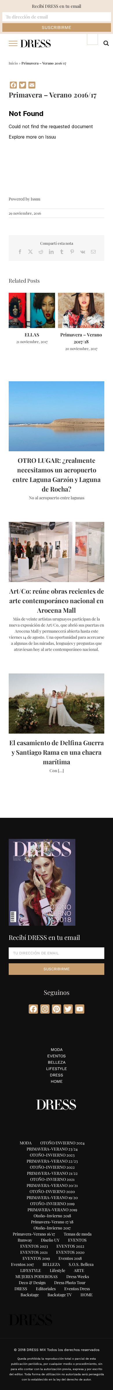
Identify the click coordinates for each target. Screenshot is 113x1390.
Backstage (30, 1294)
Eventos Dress (77, 1288)
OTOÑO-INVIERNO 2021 (52, 1179)
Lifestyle (57, 1270)
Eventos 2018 (70, 1258)
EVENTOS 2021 (34, 1252)
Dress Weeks (77, 1276)
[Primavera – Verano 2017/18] (81, 295)
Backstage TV (60, 1294)
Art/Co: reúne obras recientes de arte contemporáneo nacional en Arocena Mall (56, 600)
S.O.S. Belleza (81, 1264)
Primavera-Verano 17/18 (52, 1222)
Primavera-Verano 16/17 (34, 1234)
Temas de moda (78, 1234)
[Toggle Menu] (13, 43)
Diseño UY (50, 1240)
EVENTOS (56, 1056)
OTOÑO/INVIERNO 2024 (62, 1143)
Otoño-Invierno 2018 (52, 1215)
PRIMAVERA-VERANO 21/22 (52, 1173)
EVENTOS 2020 (70, 1252)
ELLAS (32, 335)
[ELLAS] (32, 295)
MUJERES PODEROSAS (36, 1276)
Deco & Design (32, 1282)
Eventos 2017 (22, 1264)
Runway (25, 1240)
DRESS (56, 1075)
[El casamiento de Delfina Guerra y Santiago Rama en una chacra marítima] (56, 703)
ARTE (79, 1270)
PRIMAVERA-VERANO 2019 (52, 1209)
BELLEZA (56, 1062)
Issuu (35, 199)
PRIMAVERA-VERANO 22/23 (52, 1161)
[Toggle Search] (106, 43)
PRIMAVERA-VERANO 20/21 (52, 1185)
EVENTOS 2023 (34, 1246)
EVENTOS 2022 (70, 1246)
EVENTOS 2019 (36, 1258)
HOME (57, 1081)
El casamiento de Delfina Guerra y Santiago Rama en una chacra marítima (56, 752)
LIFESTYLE (56, 1068)
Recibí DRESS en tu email (56, 6)
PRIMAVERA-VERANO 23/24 (52, 1149)
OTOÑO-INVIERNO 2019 (52, 1203)
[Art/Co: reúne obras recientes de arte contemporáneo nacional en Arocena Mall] (56, 552)
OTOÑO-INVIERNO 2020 (52, 1191)
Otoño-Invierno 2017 (52, 1228)
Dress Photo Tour (69, 1282)
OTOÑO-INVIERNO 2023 (52, 1155)
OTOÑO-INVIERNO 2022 (52, 1167)
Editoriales (46, 1288)
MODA (57, 1049)
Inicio (13, 63)
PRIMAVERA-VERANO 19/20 (52, 1197)
